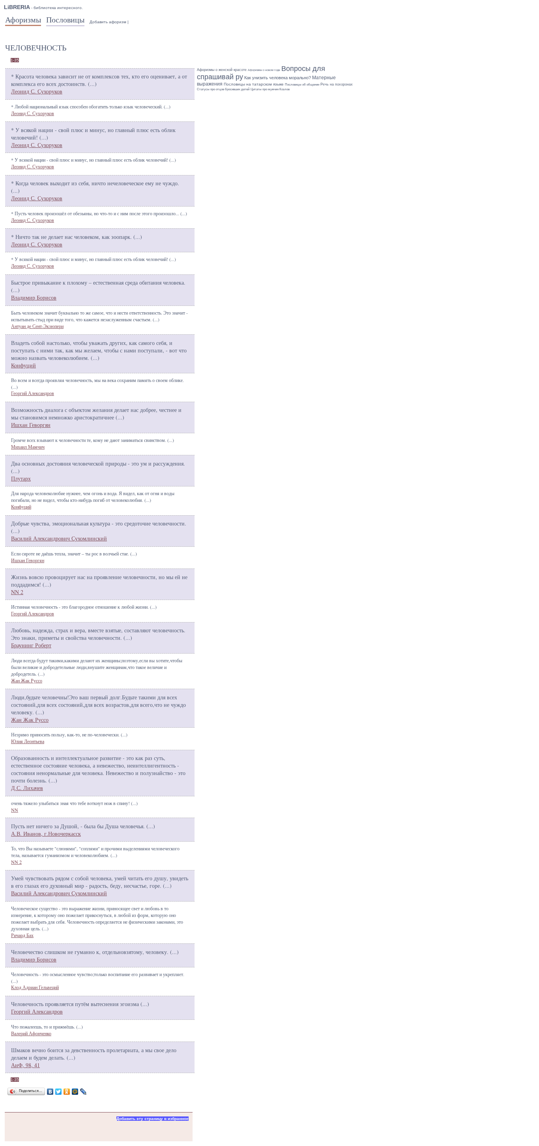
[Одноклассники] (67, 1091)
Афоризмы (23, 19)
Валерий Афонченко (31, 1033)
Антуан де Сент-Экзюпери (37, 326)
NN (14, 810)
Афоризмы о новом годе (264, 70)
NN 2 (17, 592)
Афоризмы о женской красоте (222, 70)
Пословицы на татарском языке (254, 84)
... (92, 84)
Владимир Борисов (33, 297)
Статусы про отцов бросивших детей (223, 89)
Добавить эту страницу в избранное (152, 1118)
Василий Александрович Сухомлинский (59, 538)
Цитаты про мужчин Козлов (270, 89)
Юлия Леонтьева (27, 741)
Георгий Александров (32, 393)
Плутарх (21, 478)
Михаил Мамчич (28, 446)
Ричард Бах (22, 935)
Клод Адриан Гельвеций (35, 987)
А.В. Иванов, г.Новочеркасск (46, 833)
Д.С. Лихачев (27, 788)
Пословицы (65, 19)
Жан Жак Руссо (26, 680)
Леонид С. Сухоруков (36, 91)
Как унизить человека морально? (277, 77)
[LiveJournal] (83, 1091)
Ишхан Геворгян (31, 425)
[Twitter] (58, 1091)
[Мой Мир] (75, 1091)
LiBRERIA (17, 7)
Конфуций (23, 365)
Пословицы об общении (302, 84)
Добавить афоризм (108, 22)
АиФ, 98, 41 (25, 1065)
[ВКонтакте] (50, 1091)
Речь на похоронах (336, 84)
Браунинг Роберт (31, 645)
